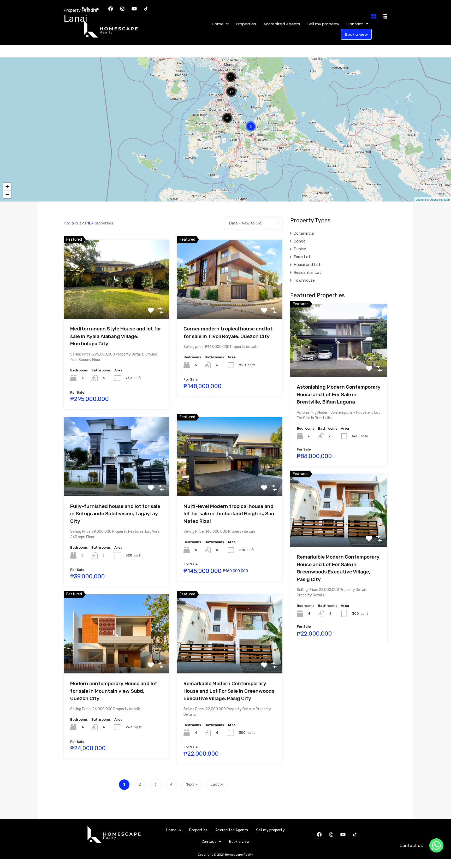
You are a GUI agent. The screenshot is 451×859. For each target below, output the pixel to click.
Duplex (300, 249)
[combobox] (253, 223)
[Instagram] (331, 834)
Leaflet (420, 199)
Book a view (239, 841)
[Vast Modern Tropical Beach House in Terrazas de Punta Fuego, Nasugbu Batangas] (190, 127)
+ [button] (7, 186)
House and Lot (307, 264)
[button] (173, 830)
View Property (116, 303)
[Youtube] (343, 834)
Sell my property (270, 830)
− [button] (7, 194)
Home (171, 830)
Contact (208, 841)
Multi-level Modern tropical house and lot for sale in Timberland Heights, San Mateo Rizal (228, 513)
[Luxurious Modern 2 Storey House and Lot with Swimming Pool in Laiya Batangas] (261, 165)
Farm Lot (302, 256)
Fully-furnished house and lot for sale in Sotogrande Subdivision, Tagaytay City (115, 513)
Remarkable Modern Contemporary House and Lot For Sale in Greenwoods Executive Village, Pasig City (228, 690)
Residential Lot (307, 272)
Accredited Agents (231, 830)
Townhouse (304, 280)
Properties (198, 830)
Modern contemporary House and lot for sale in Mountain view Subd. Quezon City (113, 690)
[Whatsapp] (436, 845)
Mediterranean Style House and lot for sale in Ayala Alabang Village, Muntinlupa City (115, 336)
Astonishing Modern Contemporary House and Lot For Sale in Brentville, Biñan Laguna (339, 394)
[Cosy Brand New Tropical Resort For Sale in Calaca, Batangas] (207, 140)
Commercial (304, 233)
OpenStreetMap (440, 199)
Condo (300, 241)
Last (214, 784)
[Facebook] (319, 834)
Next (190, 784)
